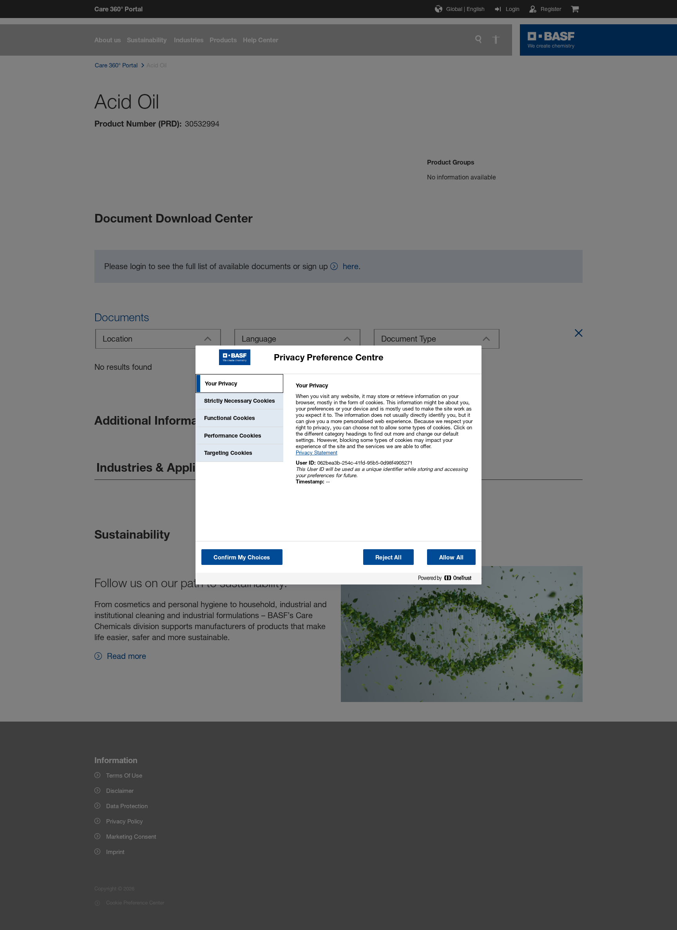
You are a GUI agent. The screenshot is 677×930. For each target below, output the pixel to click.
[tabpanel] (385, 438)
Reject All (388, 557)
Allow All (451, 557)
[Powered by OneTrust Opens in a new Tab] (448, 579)
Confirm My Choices (242, 557)
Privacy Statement (316, 452)
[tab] (239, 383)
